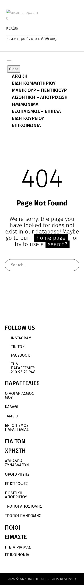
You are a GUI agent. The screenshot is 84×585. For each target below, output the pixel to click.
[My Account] (67, 12)
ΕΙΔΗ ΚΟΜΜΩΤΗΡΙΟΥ (34, 83)
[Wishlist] (75, 12)
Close (13, 69)
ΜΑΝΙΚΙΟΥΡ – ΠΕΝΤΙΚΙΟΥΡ (39, 90)
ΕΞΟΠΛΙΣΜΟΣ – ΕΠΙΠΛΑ (36, 111)
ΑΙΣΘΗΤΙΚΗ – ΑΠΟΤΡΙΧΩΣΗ (40, 97)
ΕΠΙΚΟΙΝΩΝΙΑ (26, 125)
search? (57, 244)
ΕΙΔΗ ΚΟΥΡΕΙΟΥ (28, 118)
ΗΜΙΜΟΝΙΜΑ (25, 104)
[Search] (73, 265)
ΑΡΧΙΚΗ (20, 76)
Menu (9, 61)
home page (51, 238)
